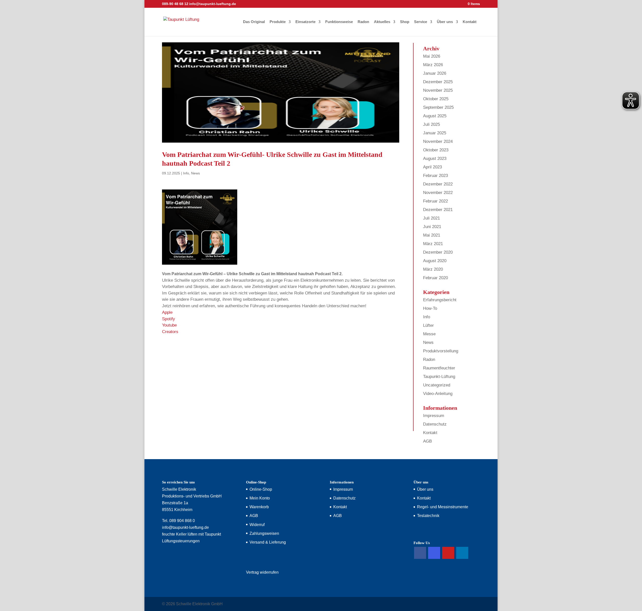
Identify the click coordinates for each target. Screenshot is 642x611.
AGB (427, 441)
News (195, 173)
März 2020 (433, 269)
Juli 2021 (431, 218)
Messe (429, 334)
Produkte (278, 22)
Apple (167, 312)
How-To (430, 308)
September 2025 (438, 107)
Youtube (169, 325)
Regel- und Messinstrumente (442, 507)
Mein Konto (260, 498)
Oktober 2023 (435, 150)
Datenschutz (435, 424)
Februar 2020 (435, 277)
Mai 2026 (431, 56)
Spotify (168, 319)
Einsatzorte (305, 22)
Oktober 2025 (435, 98)
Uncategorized (436, 385)
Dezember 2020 (438, 252)
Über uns (445, 22)
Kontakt (469, 22)
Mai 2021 (431, 235)
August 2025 (434, 116)
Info (186, 173)
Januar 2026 (434, 73)
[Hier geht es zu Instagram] (434, 553)
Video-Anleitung (437, 393)
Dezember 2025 (438, 81)
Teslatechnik (428, 516)
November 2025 (438, 90)
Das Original (254, 22)
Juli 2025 (431, 124)
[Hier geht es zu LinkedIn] (462, 553)
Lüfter (428, 325)
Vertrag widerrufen (262, 572)
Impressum (433, 415)
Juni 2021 (432, 226)
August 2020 (434, 260)
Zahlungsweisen (264, 533)
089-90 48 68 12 (175, 4)
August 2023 (434, 158)
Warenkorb (259, 507)
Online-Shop (261, 489)
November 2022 (438, 192)
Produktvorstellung (440, 351)
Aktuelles (382, 22)
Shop (404, 22)
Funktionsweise (339, 22)
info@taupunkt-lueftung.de (185, 527)
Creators (170, 331)
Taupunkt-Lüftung (439, 376)
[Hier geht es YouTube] (448, 553)
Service (420, 22)
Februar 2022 (435, 201)
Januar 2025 (434, 133)
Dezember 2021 (438, 209)
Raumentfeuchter (439, 368)
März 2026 (433, 64)
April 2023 (432, 167)
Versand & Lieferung (268, 542)
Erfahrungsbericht (439, 299)
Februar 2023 (435, 175)
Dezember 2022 (438, 184)
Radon (363, 22)
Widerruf (257, 525)
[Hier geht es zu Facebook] (420, 553)
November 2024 (438, 141)
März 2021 (433, 243)
